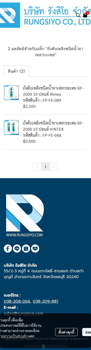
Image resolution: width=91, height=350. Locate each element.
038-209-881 (45, 301)
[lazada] (35, 248)
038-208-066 (17, 301)
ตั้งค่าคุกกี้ (66, 332)
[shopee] (26, 248)
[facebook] (8, 248)
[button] (78, 15)
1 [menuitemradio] (45, 166)
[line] (17, 248)
